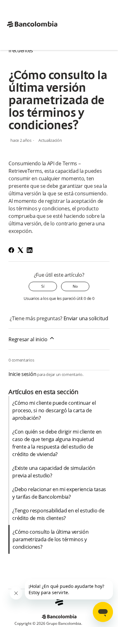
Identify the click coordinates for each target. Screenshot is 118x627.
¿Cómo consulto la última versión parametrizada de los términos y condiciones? (50, 539)
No (75, 286)
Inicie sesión (22, 374)
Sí (42, 286)
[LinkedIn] (29, 250)
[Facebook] (11, 250)
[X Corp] (20, 250)
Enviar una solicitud (86, 318)
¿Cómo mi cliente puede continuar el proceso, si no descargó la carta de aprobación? (54, 410)
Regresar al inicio (28, 339)
